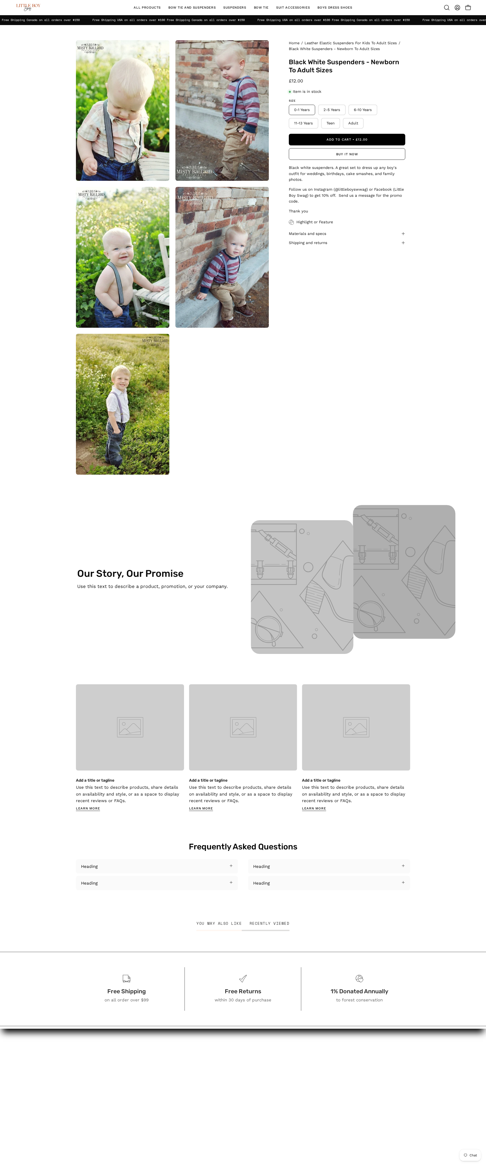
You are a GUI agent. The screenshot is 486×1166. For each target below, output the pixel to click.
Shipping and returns (308, 242)
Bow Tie (222, 1082)
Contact (273, 1066)
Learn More (88, 808)
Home (294, 43)
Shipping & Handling (286, 1099)
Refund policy (279, 1125)
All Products (226, 1049)
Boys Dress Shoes (232, 1099)
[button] (192, 7)
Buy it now (347, 154)
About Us (275, 1057)
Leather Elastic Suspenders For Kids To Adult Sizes (351, 43)
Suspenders (226, 1073)
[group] (243, 747)
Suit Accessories (231, 1090)
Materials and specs (307, 233)
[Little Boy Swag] (27, 7)
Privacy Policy (279, 1108)
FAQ (269, 1075)
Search (272, 1049)
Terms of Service (282, 1116)
